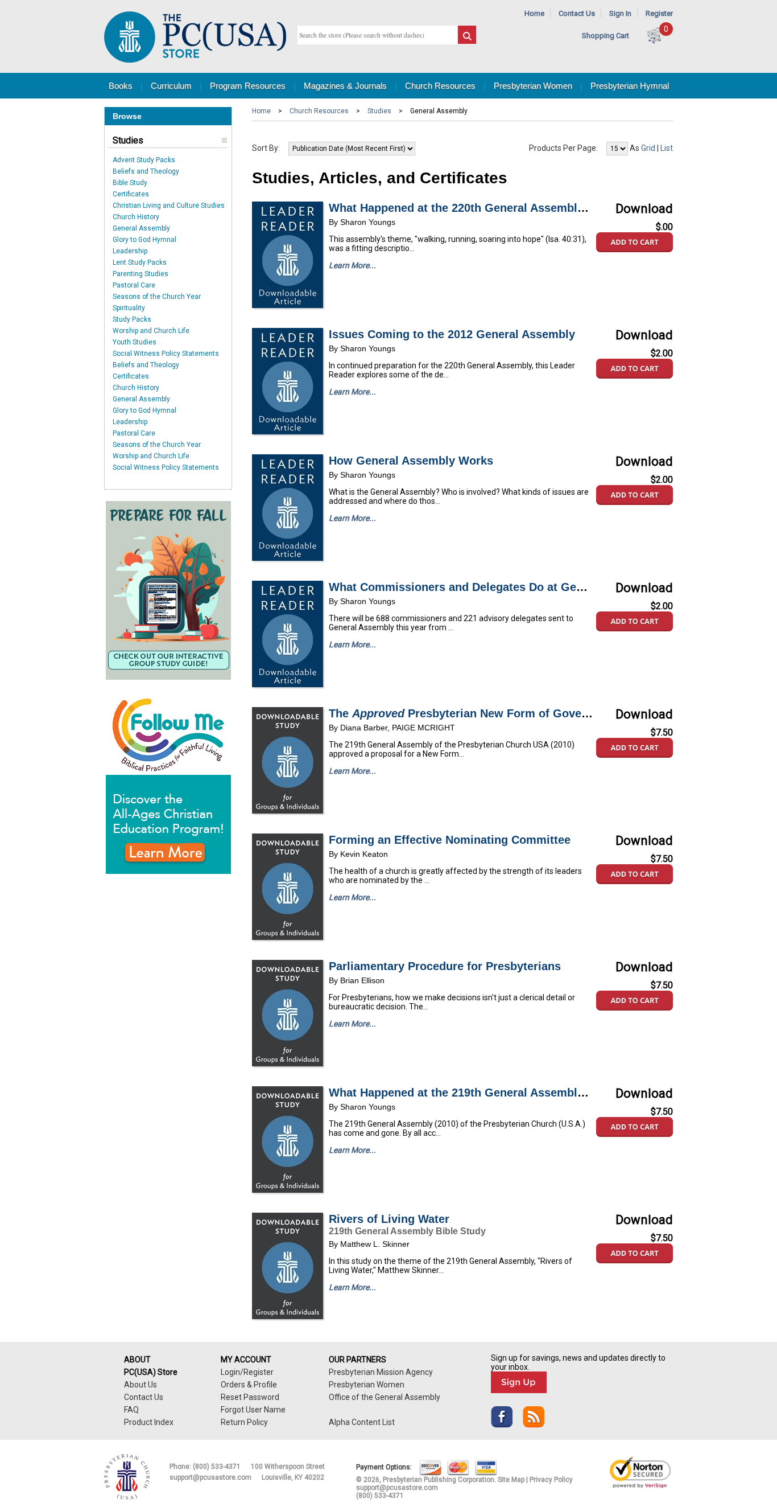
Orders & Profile (249, 1384)
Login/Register (247, 1372)
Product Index (148, 1422)
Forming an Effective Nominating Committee (450, 839)
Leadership (130, 251)
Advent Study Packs (144, 160)
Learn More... (352, 265)
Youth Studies (134, 342)
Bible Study (130, 183)
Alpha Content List (362, 1422)
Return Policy (244, 1422)
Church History (136, 217)
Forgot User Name (253, 1409)
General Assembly (141, 228)
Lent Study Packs (140, 262)
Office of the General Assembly (384, 1397)
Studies (128, 140)
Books (121, 86)
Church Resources (440, 86)
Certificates (131, 194)
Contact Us (577, 13)
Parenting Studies (140, 274)
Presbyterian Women (533, 86)
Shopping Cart (605, 35)
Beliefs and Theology (146, 171)
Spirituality (129, 308)
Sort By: (266, 148)
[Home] (195, 60)
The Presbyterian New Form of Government (474, 713)
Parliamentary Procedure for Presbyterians (445, 966)
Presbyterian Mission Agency (381, 1372)
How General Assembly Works (411, 460)
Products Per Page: (563, 148)
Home (534, 13)
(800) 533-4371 (217, 1467)
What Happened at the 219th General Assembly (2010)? (478, 1092)
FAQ (131, 1409)
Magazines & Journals (345, 86)
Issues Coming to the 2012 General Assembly (452, 334)
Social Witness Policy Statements (166, 354)
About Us (140, 1384)
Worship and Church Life (151, 331)
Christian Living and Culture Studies (169, 206)
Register (659, 13)
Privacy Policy (551, 1480)
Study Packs (132, 319)
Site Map (511, 1480)
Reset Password (250, 1397)
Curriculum (171, 86)
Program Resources (248, 86)
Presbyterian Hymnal (629, 86)
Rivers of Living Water (389, 1219)
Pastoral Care (134, 285)
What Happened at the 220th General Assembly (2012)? (478, 208)
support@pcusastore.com (210, 1477)
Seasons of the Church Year (157, 297)
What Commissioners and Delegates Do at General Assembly (494, 587)
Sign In (620, 13)
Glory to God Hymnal (144, 240)
